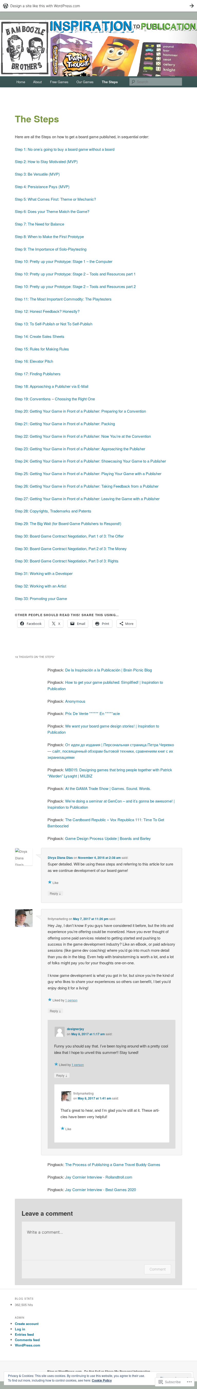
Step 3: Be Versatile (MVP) (37, 174)
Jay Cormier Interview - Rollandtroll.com (98, 1177)
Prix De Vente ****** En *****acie (92, 713)
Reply (55, 893)
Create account (26, 1323)
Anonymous (75, 701)
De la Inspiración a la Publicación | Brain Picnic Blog (108, 669)
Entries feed (24, 1334)
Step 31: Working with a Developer (44, 573)
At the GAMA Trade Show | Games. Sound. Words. (108, 788)
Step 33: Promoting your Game (41, 598)
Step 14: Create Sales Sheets (39, 336)
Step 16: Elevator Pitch (34, 361)
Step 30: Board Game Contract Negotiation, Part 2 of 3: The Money (71, 548)
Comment (158, 1269)
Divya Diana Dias (60, 857)
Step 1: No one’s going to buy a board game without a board (64, 149)
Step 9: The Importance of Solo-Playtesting (50, 249)
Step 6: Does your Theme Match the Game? (52, 211)
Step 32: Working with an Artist (40, 586)
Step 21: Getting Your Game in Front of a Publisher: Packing (65, 423)
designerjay (75, 1029)
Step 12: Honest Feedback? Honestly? (47, 311)
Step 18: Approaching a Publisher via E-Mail (51, 386)
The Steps (110, 81)
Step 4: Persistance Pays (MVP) (42, 186)
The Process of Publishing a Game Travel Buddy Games (112, 1164)
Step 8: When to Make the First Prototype (49, 236)
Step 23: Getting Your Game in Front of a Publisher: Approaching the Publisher (80, 448)
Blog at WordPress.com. (65, 1371)
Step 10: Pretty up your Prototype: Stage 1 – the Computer (63, 261)
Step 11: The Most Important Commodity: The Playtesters (63, 299)
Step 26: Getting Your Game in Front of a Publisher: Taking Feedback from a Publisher (87, 486)
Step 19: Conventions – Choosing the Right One (55, 398)
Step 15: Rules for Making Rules (42, 348)
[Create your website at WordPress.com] (98, 6)
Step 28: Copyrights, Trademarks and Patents (53, 511)
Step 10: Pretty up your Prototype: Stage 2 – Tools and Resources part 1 (75, 273)
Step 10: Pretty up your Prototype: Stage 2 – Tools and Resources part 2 (75, 286)
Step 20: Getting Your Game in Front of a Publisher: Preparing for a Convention (80, 411)
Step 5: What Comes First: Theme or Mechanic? (55, 199)
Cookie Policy (102, 1380)
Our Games (85, 81)
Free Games (59, 81)
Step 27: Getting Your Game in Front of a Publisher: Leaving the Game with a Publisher (87, 498)
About (37, 81)
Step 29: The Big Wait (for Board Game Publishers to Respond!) (68, 523)
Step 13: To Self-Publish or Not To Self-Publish (53, 323)
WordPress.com (27, 1345)
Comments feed (27, 1339)
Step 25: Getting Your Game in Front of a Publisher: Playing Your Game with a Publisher (88, 473)
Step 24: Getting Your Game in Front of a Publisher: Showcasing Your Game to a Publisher (90, 461)
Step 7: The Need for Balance (39, 224)
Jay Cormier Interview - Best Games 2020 (100, 1189)
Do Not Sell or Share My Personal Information (117, 1371)
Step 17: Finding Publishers (38, 373)
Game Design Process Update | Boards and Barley (108, 838)
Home (20, 81)
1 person (71, 1000)
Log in (20, 1329)
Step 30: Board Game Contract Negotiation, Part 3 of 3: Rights (67, 560)
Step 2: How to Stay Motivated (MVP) (46, 161)
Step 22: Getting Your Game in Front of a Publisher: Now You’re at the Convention (83, 436)
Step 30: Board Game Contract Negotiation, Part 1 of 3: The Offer (69, 536)
